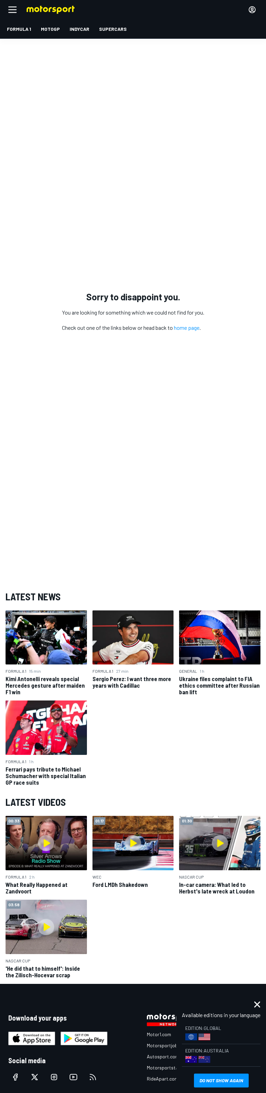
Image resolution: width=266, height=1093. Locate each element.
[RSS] (93, 1077)
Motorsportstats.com (170, 1067)
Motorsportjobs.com (168, 1045)
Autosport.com (163, 1056)
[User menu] (252, 10)
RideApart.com (162, 1079)
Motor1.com (159, 1034)
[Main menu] (12, 9)
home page (187, 327)
